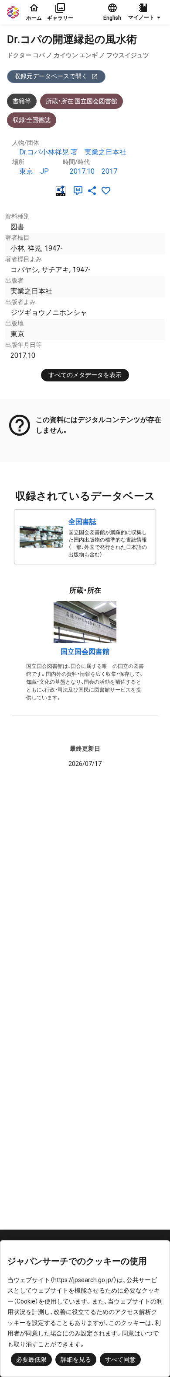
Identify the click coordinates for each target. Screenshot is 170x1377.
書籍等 (22, 101)
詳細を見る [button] (76, 1359)
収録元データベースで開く (51, 76)
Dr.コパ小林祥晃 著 (48, 152)
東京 (26, 171)
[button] (145, 12)
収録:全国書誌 (32, 119)
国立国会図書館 (85, 651)
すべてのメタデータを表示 (85, 374)
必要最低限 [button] (31, 1359)
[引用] (80, 191)
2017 (109, 171)
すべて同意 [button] (120, 1359)
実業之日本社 (105, 152)
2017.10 (82, 171)
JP (44, 171)
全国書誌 (82, 521)
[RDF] (62, 191)
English (112, 18)
